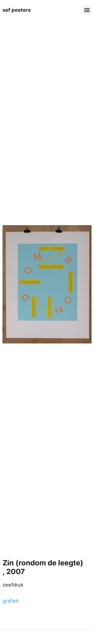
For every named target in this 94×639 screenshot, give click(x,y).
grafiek (11, 601)
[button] (86, 9)
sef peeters (17, 10)
